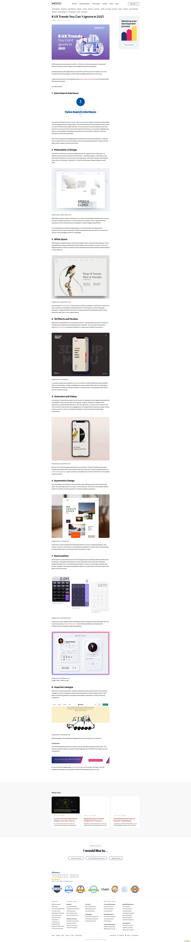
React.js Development (90, 906)
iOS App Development (90, 921)
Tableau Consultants (128, 927)
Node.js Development (72, 913)
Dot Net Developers (127, 908)
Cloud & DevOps (56, 922)
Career (72, 935)
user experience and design (89, 79)
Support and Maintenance (58, 926)
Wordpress (90, 9)
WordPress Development (73, 921)
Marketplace (84, 11)
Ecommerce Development (58, 908)
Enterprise (54, 11)
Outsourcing (108, 9)
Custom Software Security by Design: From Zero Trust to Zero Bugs (65, 821)
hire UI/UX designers (78, 767)
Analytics (85, 9)
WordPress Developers (128, 919)
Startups (120, 9)
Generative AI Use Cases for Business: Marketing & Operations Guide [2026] (124, 821)
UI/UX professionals (69, 624)
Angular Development (90, 908)
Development (64, 9)
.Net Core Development (72, 915)
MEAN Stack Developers (109, 926)
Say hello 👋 (133, 3)
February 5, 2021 (60, 20)
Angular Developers (108, 906)
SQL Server (114, 9)
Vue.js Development (90, 911)
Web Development (56, 904)
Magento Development (72, 925)
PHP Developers (126, 906)
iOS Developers (107, 921)
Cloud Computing (56, 9)
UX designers (66, 305)
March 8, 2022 (87, 815)
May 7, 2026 (56, 815)
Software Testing (56, 911)
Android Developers (109, 918)
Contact (67, 935)
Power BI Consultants (128, 925)
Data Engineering (72, 11)
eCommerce (62, 327)
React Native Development (91, 916)
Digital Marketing (72, 9)
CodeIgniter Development (73, 908)
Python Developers (127, 915)
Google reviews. (69, 881)
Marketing (125, 9)
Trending (102, 9)
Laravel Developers (127, 911)
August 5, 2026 (117, 815)
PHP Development (71, 911)
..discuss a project (76, 858)
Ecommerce (96, 9)
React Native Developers (110, 916)
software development (59, 471)
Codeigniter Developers (128, 913)
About (111, 3)
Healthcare (79, 9)
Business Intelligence (62, 11)
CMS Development (56, 917)
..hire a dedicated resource (96, 858)
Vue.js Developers (108, 911)
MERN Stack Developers (109, 928)
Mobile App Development (58, 913)
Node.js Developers (127, 917)
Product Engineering (133, 9)
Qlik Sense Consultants (128, 929)
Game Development (57, 915)
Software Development (57, 928)
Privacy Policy (78, 935)
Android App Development (91, 918)
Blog (117, 3)
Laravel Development (72, 906)
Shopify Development (72, 927)
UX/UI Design (55, 906)
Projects (104, 3)
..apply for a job (116, 858)
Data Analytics (55, 919)
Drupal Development (72, 923)
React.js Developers (109, 908)
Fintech (78, 11)
